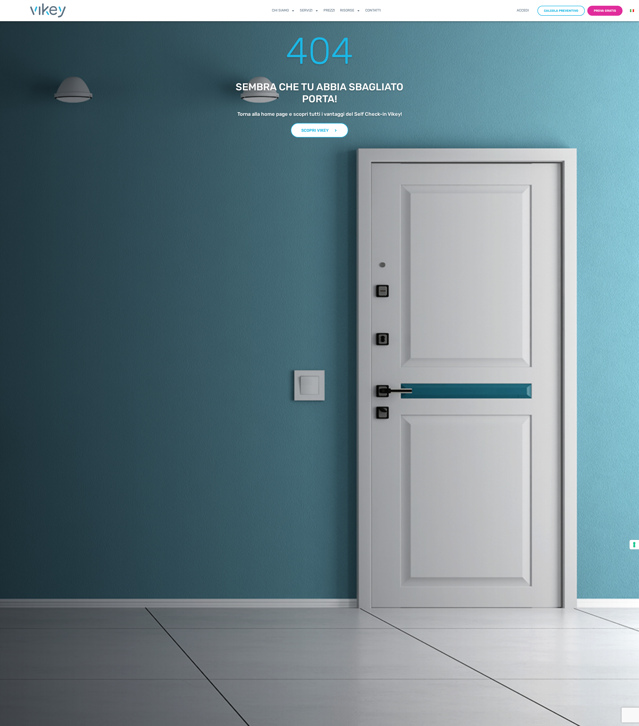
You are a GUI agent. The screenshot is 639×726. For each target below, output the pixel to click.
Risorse (347, 10)
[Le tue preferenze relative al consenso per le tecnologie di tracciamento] (634, 544)
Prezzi (329, 10)
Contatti (373, 10)
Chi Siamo (280, 10)
